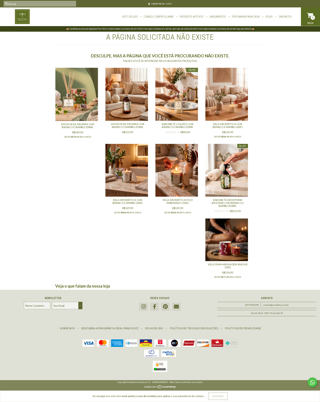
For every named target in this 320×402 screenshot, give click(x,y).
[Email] (176, 307)
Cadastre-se (158, 4)
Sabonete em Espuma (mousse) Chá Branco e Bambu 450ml (228, 202)
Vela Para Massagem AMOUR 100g (227, 266)
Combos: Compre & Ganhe (158, 16)
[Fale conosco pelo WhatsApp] (312, 382)
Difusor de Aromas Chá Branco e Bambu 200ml (77, 126)
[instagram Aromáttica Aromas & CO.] (143, 307)
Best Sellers (130, 16)
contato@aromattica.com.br (276, 305)
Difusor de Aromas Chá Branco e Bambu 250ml (127, 125)
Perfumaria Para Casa (245, 16)
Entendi (218, 396)
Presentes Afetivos (191, 16)
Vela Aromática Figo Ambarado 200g (178, 201)
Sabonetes (285, 16)
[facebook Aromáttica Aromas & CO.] (154, 307)
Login (169, 4)
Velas (269, 16)
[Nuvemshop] (160, 387)
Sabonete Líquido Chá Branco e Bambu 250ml (178, 125)
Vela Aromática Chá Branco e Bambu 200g (228, 125)
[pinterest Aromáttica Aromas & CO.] (165, 307)
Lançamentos (217, 16)
